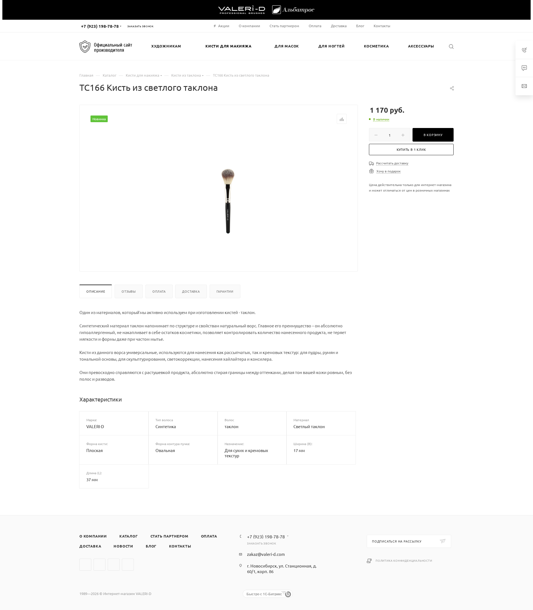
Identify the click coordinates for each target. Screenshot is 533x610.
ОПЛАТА (209, 536)
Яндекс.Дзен (128, 565)
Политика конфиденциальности (404, 560)
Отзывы (129, 291)
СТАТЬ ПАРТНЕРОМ (169, 536)
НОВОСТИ (123, 546)
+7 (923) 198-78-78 (100, 26)
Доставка (191, 291)
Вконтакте (85, 565)
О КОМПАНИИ (93, 536)
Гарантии (225, 291)
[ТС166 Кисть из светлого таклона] (227, 193)
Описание (95, 291)
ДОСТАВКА (90, 546)
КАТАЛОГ (128, 536)
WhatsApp (114, 565)
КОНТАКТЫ (180, 546)
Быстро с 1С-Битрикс (264, 593)
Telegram (99, 565)
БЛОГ (151, 546)
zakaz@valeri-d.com (266, 554)
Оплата (159, 291)
